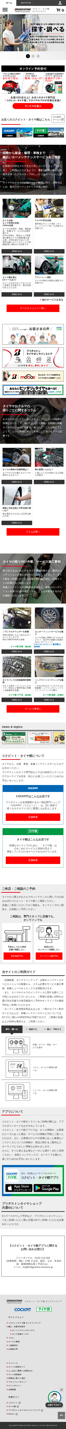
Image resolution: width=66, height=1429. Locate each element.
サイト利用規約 (14, 1374)
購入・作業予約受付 (16, 1327)
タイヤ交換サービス (20, 1334)
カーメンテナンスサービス (23, 1330)
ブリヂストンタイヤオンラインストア (24, 1410)
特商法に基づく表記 (16, 1378)
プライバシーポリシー (17, 1382)
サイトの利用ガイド (16, 1367)
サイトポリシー (14, 1386)
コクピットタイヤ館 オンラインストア (24, 1323)
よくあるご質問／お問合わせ (20, 1371)
